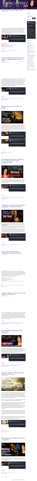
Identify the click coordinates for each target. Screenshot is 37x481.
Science (8, 323)
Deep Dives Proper (11, 197)
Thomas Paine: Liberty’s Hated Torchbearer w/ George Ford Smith (11, 252)
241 (5, 476)
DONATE (25, 8)
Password (28, 13)
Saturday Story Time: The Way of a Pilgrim (11, 107)
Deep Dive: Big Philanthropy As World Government (12, 331)
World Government (18, 323)
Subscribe (2, 8)
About (17, 8)
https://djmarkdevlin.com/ (8, 45)
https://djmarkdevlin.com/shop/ (8, 46)
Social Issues (11, 323)
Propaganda (12, 50)
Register (28, 17)
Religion (3, 152)
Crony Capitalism (7, 472)
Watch (11, 8)
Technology (21, 197)
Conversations (4, 50)
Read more (3, 48)
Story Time (6, 152)
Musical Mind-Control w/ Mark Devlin (12, 10)
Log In (20, 8)
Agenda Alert (4, 322)
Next (7, 476)
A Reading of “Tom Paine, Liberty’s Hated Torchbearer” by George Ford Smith (13, 205)
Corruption (12, 98)
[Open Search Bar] (36, 8)
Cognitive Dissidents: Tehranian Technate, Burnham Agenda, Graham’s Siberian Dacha (13, 59)
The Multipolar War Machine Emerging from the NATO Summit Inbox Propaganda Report (12, 161)
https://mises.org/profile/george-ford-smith (8, 279)
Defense (18, 98)
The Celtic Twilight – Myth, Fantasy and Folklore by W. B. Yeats (12, 373)
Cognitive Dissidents (5, 98)
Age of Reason (4, 244)
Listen (7, 8)
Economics (21, 322)
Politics (23, 98)
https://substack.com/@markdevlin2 (10, 44)
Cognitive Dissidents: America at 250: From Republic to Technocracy (13, 293)
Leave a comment (4, 51)
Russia (8, 99)
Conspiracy (9, 98)
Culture (7, 50)
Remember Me (30, 16)
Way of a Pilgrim (10, 152)
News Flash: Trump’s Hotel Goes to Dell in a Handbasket (13, 438)
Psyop (15, 50)
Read (13, 8)
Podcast (10, 50)
